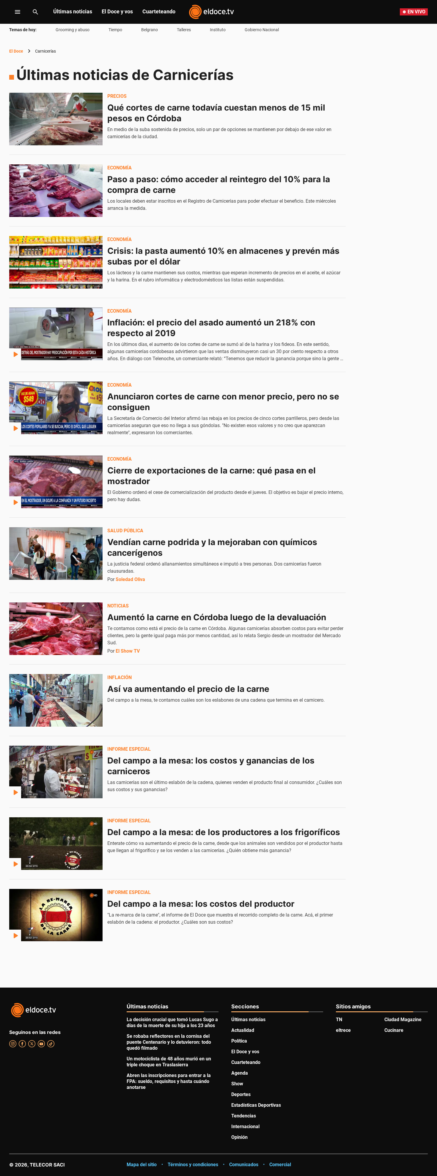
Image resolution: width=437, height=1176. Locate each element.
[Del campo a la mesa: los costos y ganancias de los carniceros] (56, 772)
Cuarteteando (158, 11)
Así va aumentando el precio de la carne (188, 689)
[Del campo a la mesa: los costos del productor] (56, 915)
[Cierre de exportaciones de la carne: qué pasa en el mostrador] (56, 482)
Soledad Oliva (130, 579)
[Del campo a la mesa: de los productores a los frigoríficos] (56, 843)
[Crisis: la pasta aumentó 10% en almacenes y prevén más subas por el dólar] (56, 262)
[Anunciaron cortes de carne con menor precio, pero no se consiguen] (56, 408)
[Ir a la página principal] (211, 12)
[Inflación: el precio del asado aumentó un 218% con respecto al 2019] (56, 334)
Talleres (184, 29)
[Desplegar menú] (13, 11)
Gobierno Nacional (262, 29)
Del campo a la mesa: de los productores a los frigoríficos (223, 832)
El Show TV (128, 651)
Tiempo (115, 29)
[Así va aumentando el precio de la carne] (56, 700)
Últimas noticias (72, 11)
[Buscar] (35, 12)
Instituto (218, 29)
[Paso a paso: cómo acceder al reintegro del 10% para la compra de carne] (56, 190)
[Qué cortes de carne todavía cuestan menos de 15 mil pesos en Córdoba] (56, 119)
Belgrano (149, 29)
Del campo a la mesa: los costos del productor (200, 904)
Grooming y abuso (72, 29)
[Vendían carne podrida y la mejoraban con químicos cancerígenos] (56, 553)
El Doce (16, 51)
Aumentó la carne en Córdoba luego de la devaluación (216, 617)
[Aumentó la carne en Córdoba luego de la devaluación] (56, 628)
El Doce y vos (117, 11)
